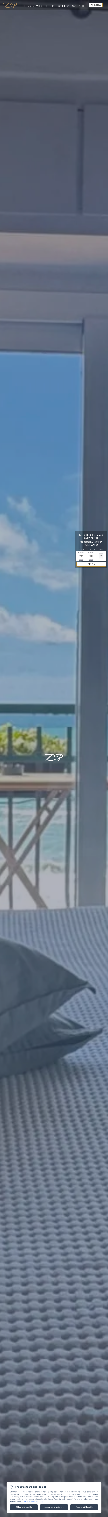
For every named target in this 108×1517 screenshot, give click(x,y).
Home (27, 6)
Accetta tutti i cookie (84, 1507)
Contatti (78, 6)
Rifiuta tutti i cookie (24, 1507)
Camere (37, 6)
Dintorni (49, 6)
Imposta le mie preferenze (54, 1507)
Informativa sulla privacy (33, 1501)
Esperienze (63, 6)
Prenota (95, 5)
